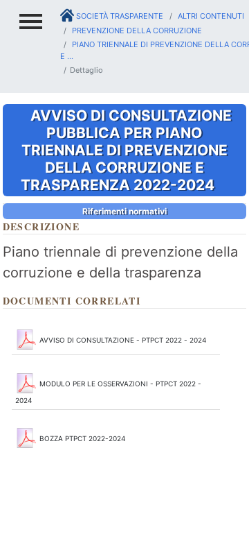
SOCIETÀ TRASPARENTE (118, 16)
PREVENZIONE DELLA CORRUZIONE (136, 30)
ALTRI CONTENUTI (210, 16)
